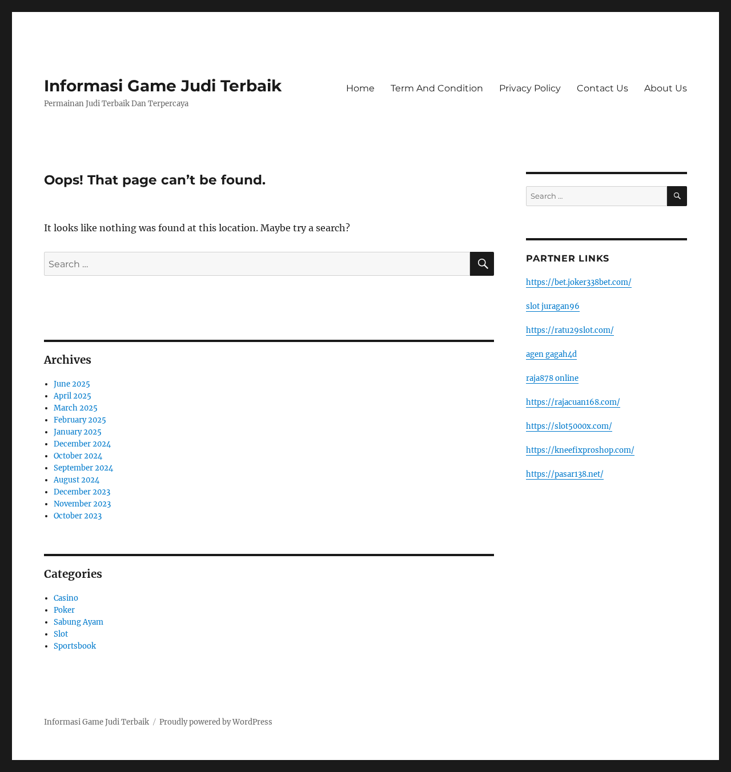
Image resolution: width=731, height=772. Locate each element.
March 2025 (76, 408)
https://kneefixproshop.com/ (580, 450)
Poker (64, 610)
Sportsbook (75, 646)
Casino (66, 598)
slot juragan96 (553, 306)
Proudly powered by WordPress (215, 722)
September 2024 (83, 468)
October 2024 (78, 456)
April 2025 (72, 396)
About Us (665, 88)
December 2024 (82, 444)
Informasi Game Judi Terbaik (163, 85)
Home (360, 88)
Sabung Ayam (78, 622)
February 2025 (80, 420)
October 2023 (78, 516)
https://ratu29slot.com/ (570, 330)
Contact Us (602, 88)
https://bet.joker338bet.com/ (579, 282)
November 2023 (82, 504)
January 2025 (78, 432)
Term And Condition (437, 88)
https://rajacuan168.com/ (573, 402)
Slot (61, 634)
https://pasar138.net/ (565, 474)
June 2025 (72, 384)
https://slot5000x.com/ (569, 426)
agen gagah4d (551, 354)
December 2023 (82, 492)
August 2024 (76, 480)
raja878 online (552, 378)
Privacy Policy (530, 88)
